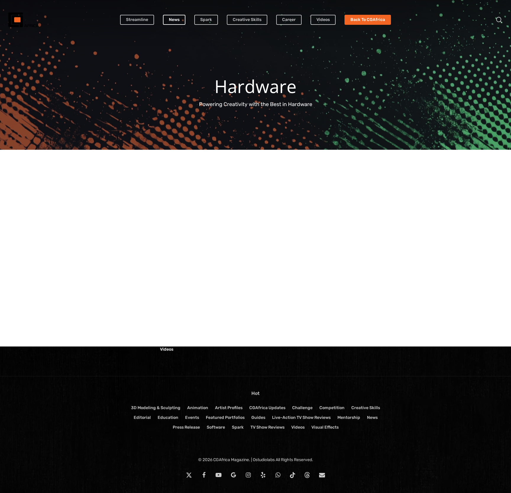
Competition (332, 407)
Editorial (142, 417)
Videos (166, 349)
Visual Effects (325, 427)
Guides (258, 417)
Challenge (302, 407)
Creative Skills (365, 407)
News (372, 417)
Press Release (186, 427)
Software (216, 427)
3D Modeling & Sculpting (155, 407)
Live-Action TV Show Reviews (301, 417)
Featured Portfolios (225, 417)
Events (192, 417)
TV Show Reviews (267, 427)
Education (168, 417)
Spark (238, 427)
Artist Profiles (228, 407)
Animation (197, 407)
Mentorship (348, 417)
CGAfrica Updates (267, 407)
